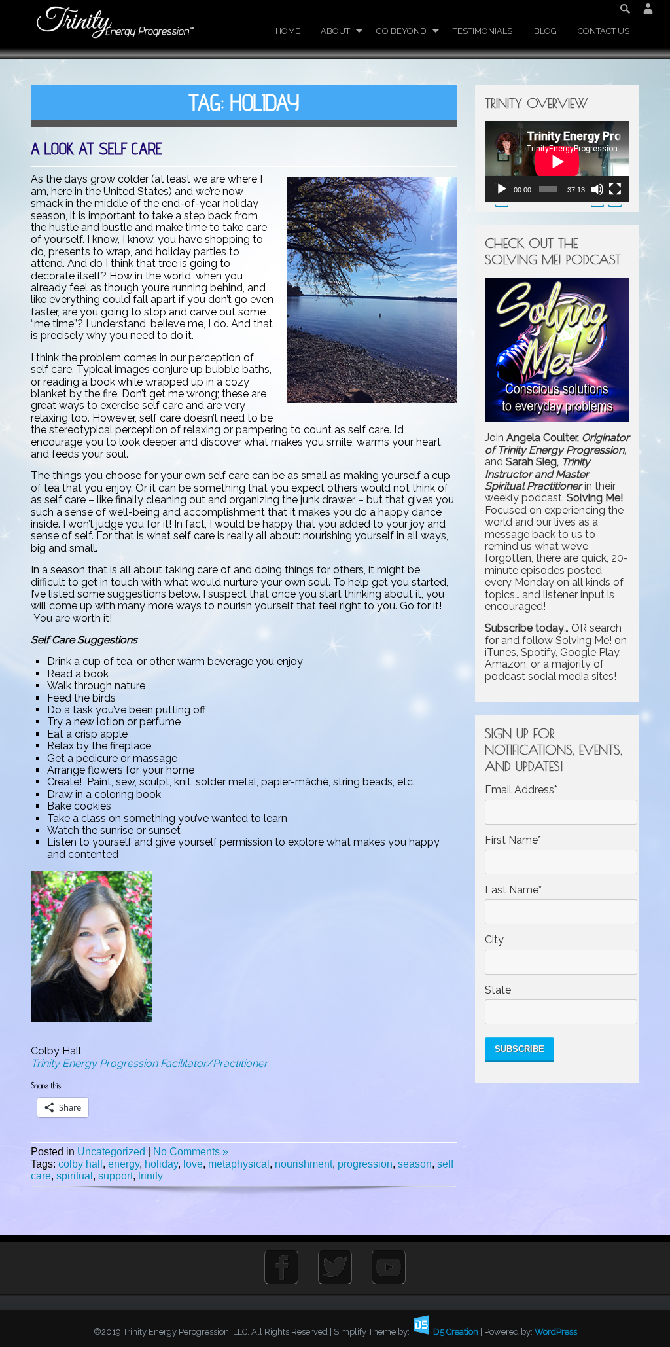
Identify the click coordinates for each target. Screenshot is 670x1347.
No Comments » (190, 1151)
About (335, 31)
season (415, 1164)
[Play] (501, 194)
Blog (545, 31)
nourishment (303, 1164)
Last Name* (513, 890)
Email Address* (521, 790)
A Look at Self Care (96, 148)
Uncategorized (111, 1151)
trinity (150, 1175)
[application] (557, 161)
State (498, 990)
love (193, 1164)
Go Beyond (401, 31)
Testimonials (482, 31)
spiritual (74, 1175)
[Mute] (597, 194)
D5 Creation (454, 1332)
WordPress (556, 1332)
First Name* (513, 840)
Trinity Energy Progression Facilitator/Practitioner (149, 1063)
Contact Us (603, 31)
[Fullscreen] (615, 194)
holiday (161, 1164)
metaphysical (239, 1164)
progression (365, 1164)
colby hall (80, 1164)
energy (123, 1164)
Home (287, 31)
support (115, 1175)
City (494, 940)
